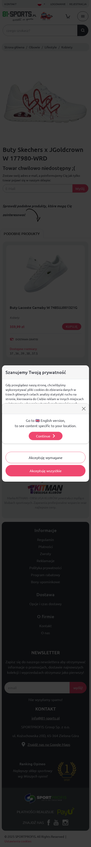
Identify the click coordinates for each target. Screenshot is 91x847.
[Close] (83, 408)
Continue (43, 436)
